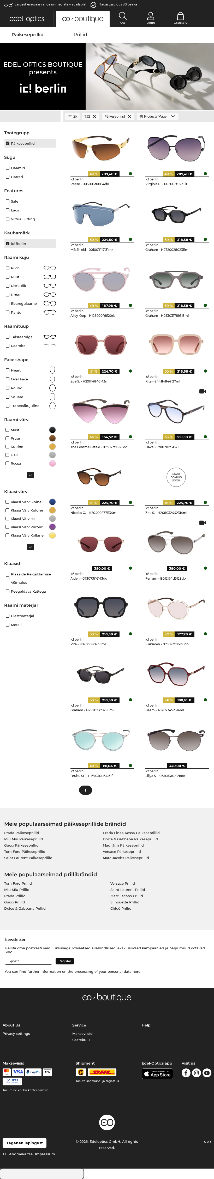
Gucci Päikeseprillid (21, 845)
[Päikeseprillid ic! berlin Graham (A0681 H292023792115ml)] (101, 672)
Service (79, 1025)
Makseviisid (82, 1033)
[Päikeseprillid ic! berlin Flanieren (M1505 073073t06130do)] (176, 607)
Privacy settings (16, 1033)
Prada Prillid (15, 896)
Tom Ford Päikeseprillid (24, 851)
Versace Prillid (122, 883)
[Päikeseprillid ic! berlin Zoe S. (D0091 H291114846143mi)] (101, 344)
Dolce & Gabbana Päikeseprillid (130, 839)
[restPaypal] (33, 1072)
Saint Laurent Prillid (127, 890)
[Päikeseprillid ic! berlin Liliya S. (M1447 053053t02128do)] (176, 738)
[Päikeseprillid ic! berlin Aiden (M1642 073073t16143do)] (101, 541)
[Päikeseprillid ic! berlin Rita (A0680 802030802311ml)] (101, 607)
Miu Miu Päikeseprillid (23, 839)
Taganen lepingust (24, 1143)
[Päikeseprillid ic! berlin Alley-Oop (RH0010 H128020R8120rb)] (101, 278)
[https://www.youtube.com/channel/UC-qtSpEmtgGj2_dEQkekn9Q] (207, 1073)
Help (146, 1025)
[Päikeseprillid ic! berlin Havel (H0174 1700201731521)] (176, 409)
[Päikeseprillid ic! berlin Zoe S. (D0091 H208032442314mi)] (176, 475)
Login (150, 23)
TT (5, 1154)
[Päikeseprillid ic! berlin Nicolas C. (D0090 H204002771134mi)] (101, 475)
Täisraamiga (22, 337)
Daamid (18, 168)
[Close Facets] (30, 116)
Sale (14, 201)
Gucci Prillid (14, 902)
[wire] (12, 1081)
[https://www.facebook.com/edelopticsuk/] (186, 1073)
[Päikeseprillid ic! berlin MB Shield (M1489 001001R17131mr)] (101, 212)
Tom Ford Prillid (18, 883)
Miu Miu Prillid (16, 890)
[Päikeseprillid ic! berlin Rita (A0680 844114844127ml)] (176, 344)
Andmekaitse (21, 1154)
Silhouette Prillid (124, 902)
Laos (15, 210)
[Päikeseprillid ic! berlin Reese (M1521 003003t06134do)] (101, 146)
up (207, 1141)
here (136, 971)
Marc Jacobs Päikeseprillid (126, 858)
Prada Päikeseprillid (21, 833)
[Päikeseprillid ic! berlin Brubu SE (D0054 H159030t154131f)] (101, 738)
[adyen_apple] (47, 1072)
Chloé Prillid (121, 908)
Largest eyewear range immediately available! (50, 4)
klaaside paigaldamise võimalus (31, 578)
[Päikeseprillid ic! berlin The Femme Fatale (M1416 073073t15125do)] (101, 409)
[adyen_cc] (6, 1072)
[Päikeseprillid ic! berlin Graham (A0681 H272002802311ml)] (176, 212)
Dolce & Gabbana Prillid (25, 908)
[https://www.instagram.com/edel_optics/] (196, 1073)
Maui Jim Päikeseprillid (123, 845)
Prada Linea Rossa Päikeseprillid (131, 833)
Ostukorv (180, 23)
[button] (27, 19)
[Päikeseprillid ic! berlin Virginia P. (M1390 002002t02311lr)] (176, 146)
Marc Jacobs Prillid (126, 896)
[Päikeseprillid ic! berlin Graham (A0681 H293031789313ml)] (176, 278)
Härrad (17, 177)
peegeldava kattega (28, 591)
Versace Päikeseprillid (122, 851)
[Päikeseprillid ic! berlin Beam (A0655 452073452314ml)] (176, 672)
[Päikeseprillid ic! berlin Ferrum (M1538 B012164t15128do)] (176, 541)
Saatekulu (81, 1040)
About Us (11, 1025)
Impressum (45, 1154)
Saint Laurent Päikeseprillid (28, 858)
